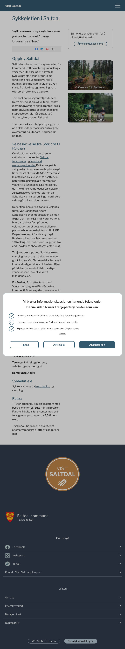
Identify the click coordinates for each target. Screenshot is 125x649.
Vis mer (62, 333)
